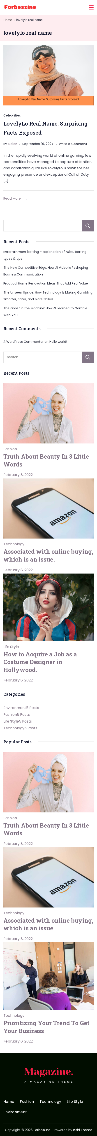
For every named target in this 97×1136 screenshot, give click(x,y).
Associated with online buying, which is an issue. (48, 555)
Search (88, 225)
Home (8, 1101)
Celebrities (12, 115)
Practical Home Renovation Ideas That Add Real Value (45, 283)
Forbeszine (42, 1130)
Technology (13, 544)
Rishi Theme (82, 1130)
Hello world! (58, 341)
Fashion (10, 449)
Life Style (11, 646)
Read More (12, 198)
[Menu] (91, 7)
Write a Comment (73, 144)
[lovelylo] (48, 75)
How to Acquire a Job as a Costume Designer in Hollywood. (40, 662)
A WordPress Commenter (23, 341)
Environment (15, 1112)
